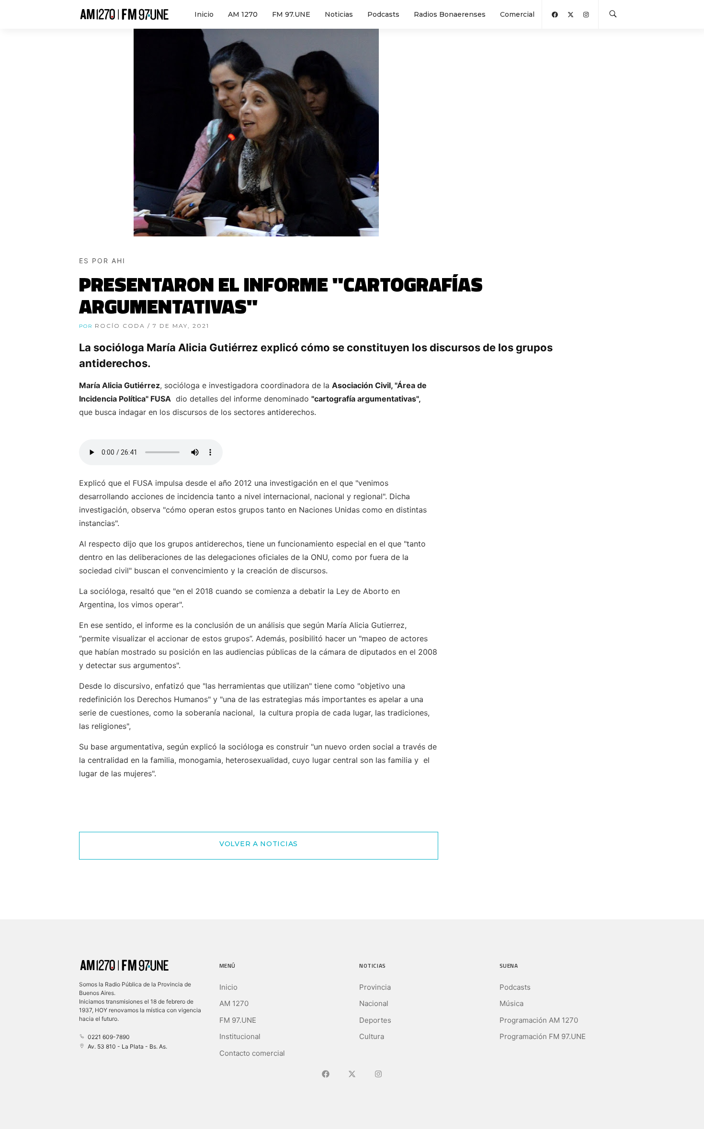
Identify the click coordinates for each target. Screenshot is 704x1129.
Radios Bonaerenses (450, 14)
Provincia (375, 987)
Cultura (371, 1036)
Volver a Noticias (258, 843)
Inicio (204, 14)
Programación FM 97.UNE (543, 1036)
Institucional (240, 1036)
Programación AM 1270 (539, 1020)
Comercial (517, 14)
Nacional (373, 1003)
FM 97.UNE (291, 14)
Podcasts (383, 14)
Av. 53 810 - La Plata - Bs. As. (126, 1046)
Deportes (375, 1020)
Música (511, 1003)
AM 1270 (243, 14)
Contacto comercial (252, 1053)
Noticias (339, 14)
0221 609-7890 (107, 1036)
